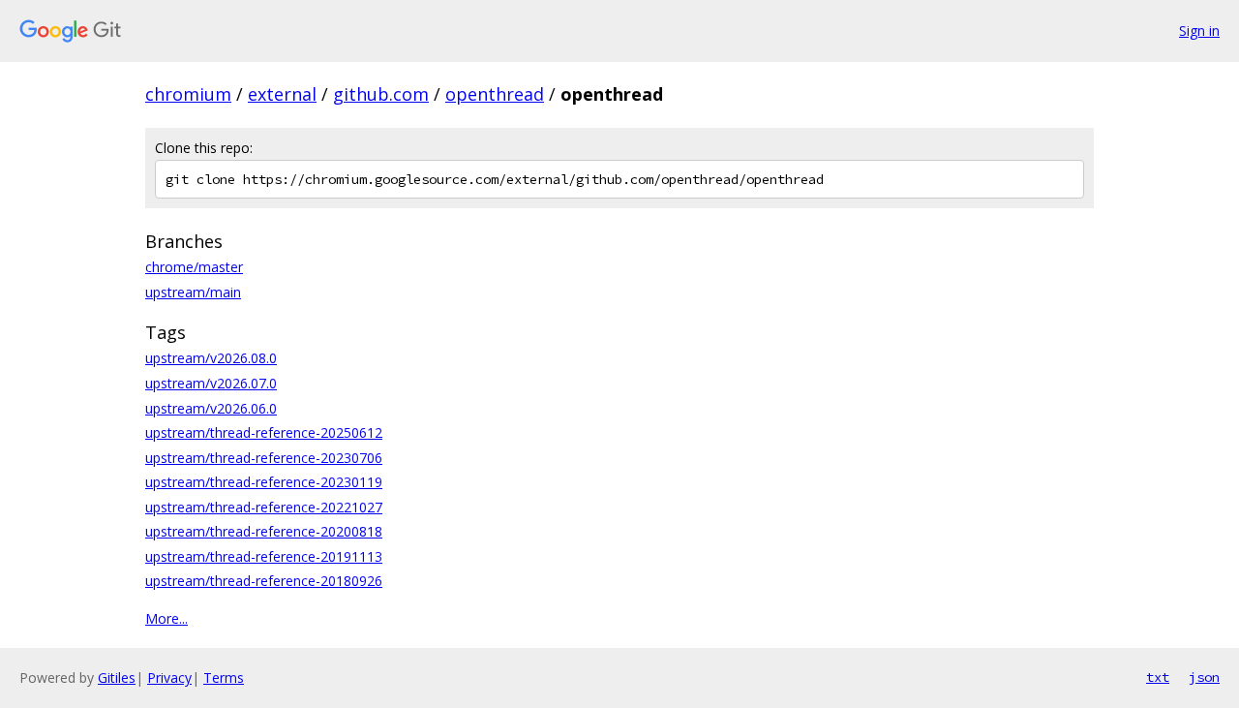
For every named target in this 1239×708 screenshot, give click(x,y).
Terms (223, 677)
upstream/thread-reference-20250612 (263, 432)
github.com (381, 94)
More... (166, 618)
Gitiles (117, 677)
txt (1157, 677)
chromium (188, 94)
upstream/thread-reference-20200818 (263, 531)
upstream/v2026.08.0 (211, 358)
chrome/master (194, 267)
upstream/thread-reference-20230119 (263, 482)
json (1204, 677)
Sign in (1199, 30)
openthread (494, 94)
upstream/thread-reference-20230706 (263, 457)
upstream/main (193, 292)
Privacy (169, 677)
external (282, 94)
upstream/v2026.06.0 (211, 408)
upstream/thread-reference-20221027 (263, 507)
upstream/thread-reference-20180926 (263, 580)
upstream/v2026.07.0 (211, 383)
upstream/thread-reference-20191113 (263, 556)
